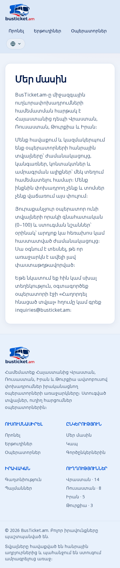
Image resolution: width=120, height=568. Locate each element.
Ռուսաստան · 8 (83, 488)
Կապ (72, 444)
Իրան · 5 (75, 497)
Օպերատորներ (89, 31)
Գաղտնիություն (23, 479)
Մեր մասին (79, 435)
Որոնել (16, 31)
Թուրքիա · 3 (79, 505)
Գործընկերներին (86, 452)
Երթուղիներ (47, 31)
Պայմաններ (18, 488)
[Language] (15, 43)
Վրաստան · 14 (82, 479)
